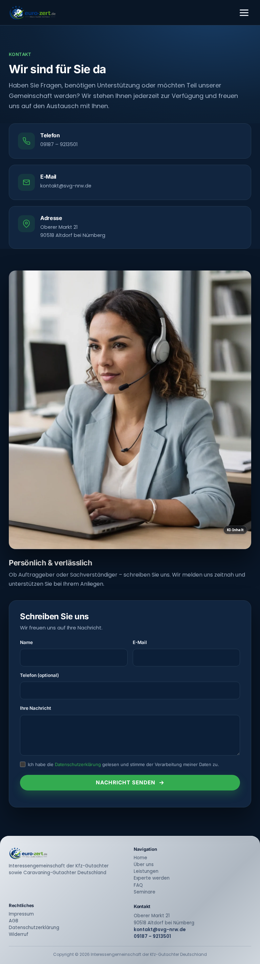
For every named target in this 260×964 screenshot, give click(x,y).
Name (26, 642)
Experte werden (152, 878)
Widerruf (18, 934)
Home (140, 858)
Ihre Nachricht (35, 708)
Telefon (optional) (39, 675)
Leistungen (146, 871)
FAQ (138, 885)
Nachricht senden (125, 782)
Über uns (144, 864)
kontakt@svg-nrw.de (65, 185)
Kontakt (142, 906)
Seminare (144, 892)
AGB (13, 921)
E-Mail (140, 642)
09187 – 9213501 (59, 144)
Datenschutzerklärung (78, 764)
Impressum (21, 914)
